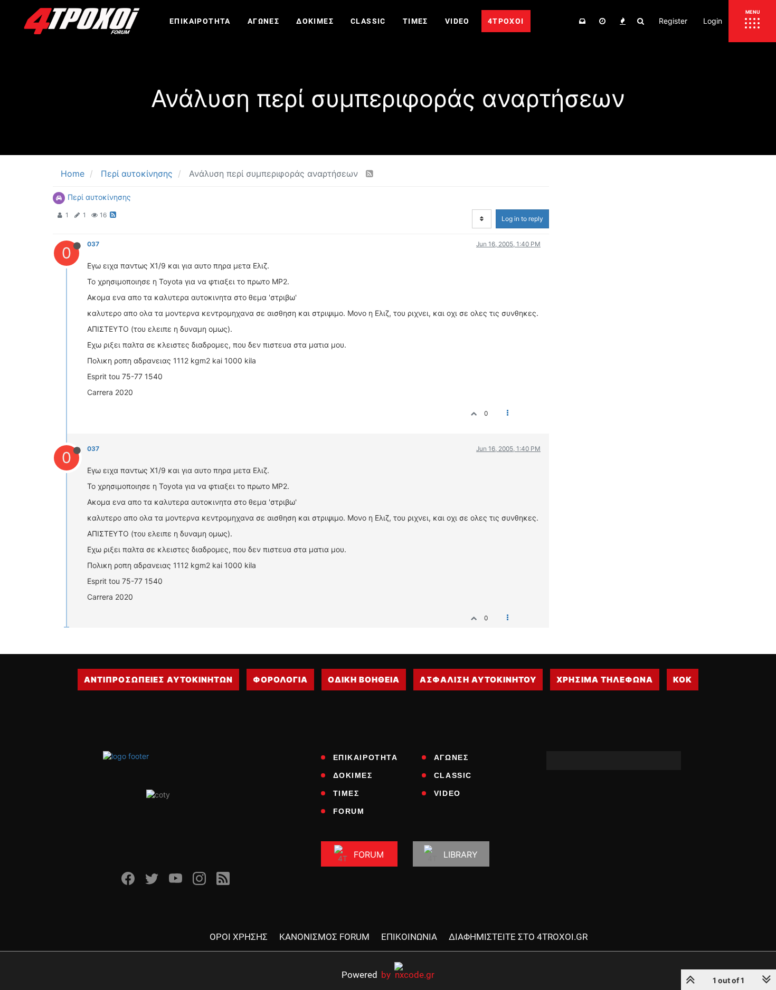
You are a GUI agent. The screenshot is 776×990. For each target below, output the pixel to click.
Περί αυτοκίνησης (99, 197)
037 (93, 244)
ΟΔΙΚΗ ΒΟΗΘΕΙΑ (364, 680)
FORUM (349, 811)
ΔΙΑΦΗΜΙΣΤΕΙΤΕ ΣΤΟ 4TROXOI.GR (518, 936)
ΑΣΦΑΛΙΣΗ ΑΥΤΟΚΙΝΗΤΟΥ (478, 680)
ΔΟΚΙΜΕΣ (353, 775)
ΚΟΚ (682, 680)
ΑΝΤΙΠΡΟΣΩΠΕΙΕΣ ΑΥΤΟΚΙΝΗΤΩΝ (158, 680)
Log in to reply (522, 219)
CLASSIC (453, 775)
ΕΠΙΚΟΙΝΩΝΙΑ (409, 936)
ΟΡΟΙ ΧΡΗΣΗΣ (239, 936)
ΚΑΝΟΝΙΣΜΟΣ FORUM (324, 936)
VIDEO (447, 793)
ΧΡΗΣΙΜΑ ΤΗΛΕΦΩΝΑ (604, 680)
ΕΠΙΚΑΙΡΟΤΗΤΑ (365, 757)
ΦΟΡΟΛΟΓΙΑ (280, 680)
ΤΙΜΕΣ (346, 793)
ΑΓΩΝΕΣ (451, 757)
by (366, 974)
